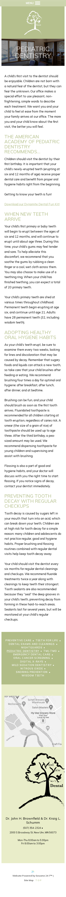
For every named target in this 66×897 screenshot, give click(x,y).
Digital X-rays (31, 661)
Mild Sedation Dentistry (32, 665)
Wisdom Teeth (33, 675)
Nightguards (32, 647)
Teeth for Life (47, 640)
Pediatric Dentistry (23, 651)
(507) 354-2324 (32, 827)
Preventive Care (18, 640)
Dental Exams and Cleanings (32, 644)
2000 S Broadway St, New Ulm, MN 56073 (33, 832)
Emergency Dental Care (32, 654)
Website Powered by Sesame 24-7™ (32, 875)
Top (38, 880)
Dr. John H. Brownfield (23, 818)
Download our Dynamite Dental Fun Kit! (32, 204)
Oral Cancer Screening (31, 658)
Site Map (29, 880)
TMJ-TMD (50, 651)
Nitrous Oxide (32, 668)
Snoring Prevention (32, 672)
